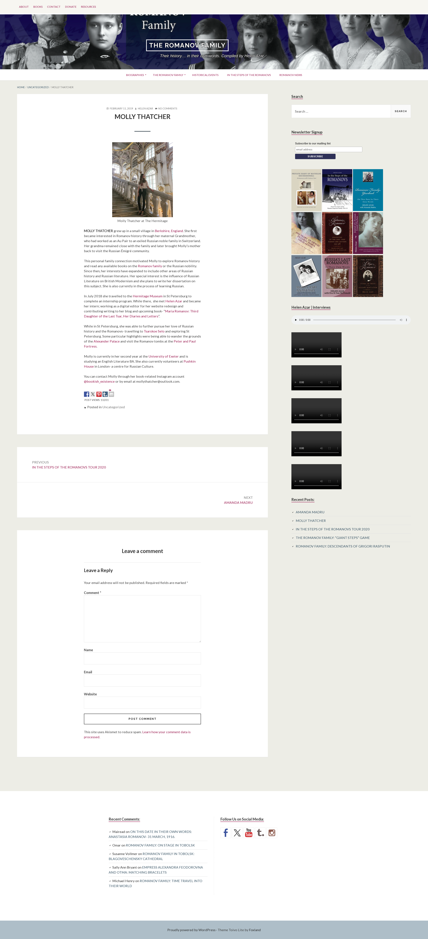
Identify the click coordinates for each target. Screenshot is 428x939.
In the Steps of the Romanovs (249, 74)
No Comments (167, 108)
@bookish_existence (99, 381)
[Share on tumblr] (105, 394)
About (24, 6)
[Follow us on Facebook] (225, 832)
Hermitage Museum (148, 296)
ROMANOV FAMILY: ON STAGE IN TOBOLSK (160, 845)
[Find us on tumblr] (260, 832)
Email (88, 672)
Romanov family (150, 266)
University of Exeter (163, 356)
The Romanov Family (187, 45)
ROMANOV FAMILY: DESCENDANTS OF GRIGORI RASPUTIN (343, 546)
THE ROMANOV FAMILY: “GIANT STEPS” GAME (333, 538)
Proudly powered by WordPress (191, 930)
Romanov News (290, 74)
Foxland (255, 930)
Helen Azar (173, 301)
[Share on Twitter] (92, 394)
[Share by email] (111, 391)
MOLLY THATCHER (311, 521)
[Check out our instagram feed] (271, 832)
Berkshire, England (169, 231)
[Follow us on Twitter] (237, 832)
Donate (70, 6)
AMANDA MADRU (310, 512)
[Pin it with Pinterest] (99, 394)
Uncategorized (113, 407)
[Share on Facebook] (86, 394)
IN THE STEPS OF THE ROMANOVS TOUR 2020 (333, 529)
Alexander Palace (107, 341)
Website (90, 694)
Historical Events (205, 74)
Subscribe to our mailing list (313, 143)
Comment (92, 593)
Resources (88, 6)
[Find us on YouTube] (248, 832)
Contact (54, 6)
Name (88, 650)
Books (38, 6)
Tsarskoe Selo (154, 331)
